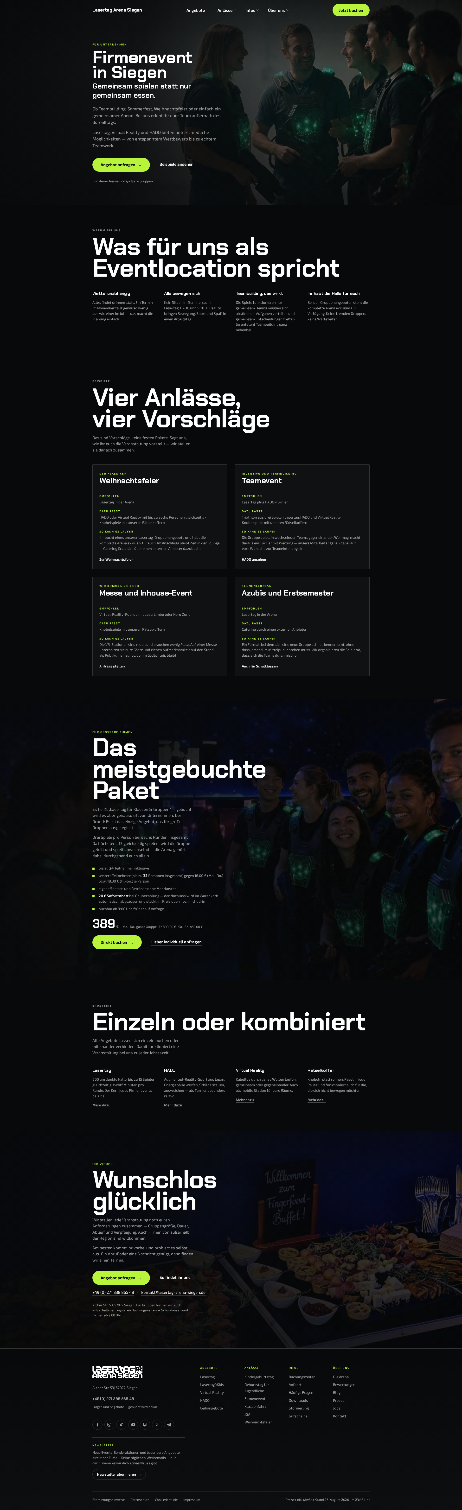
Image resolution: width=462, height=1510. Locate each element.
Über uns (276, 10)
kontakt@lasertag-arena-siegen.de (173, 1292)
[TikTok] (121, 1425)
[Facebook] (97, 1425)
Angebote (195, 10)
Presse (338, 1400)
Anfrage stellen (112, 666)
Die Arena (341, 1377)
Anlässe (225, 10)
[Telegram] (169, 1425)
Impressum (191, 1499)
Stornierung (299, 1408)
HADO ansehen (254, 559)
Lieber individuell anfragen (176, 941)
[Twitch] (145, 1425)
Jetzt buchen (351, 10)
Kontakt (339, 1416)
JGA (247, 1414)
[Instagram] (109, 1425)
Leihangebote (211, 1408)
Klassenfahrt (255, 1406)
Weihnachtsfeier (258, 1422)
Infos (250, 10)
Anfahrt (295, 1384)
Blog (336, 1392)
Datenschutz (139, 1499)
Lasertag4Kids (212, 1384)
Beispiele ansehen (176, 164)
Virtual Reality (212, 1392)
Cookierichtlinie (166, 1499)
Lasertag (207, 1377)
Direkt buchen (117, 942)
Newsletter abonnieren (119, 1474)
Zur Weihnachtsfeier (116, 559)
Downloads (298, 1400)
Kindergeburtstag (259, 1377)
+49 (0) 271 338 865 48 (113, 1292)
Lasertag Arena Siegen (117, 10)
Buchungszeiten (144, 1310)
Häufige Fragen (301, 1392)
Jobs (336, 1408)
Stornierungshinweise (108, 1499)
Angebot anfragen (121, 164)
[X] (157, 1425)
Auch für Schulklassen (260, 666)
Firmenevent (254, 1398)
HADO (205, 1400)
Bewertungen (344, 1384)
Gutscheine (298, 1416)
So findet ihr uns (175, 1277)
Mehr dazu (101, 1105)
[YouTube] (133, 1425)
